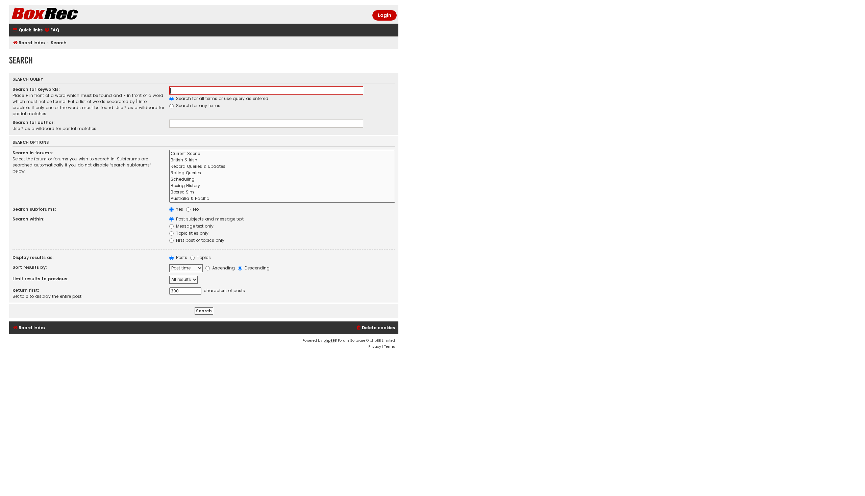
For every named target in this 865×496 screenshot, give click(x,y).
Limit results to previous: (41, 279)
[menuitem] (51, 30)
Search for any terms (197, 105)
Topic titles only (191, 233)
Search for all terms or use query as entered (221, 98)
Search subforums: (34, 209)
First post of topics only (199, 240)
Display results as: (33, 257)
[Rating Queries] (282, 173)
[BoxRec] (61, 14)
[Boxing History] (282, 186)
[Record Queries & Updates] (282, 166)
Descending (256, 268)
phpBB (329, 340)
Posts (181, 257)
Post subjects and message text (209, 219)
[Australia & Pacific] (282, 198)
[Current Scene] (282, 154)
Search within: (29, 219)
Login (384, 15)
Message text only (194, 226)
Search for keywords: (36, 89)
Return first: (26, 290)
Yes (179, 209)
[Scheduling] (282, 179)
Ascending (223, 268)
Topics (203, 257)
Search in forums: (33, 153)
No (195, 209)
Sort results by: (30, 267)
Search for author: (34, 122)
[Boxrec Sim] (282, 192)
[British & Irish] (282, 160)
